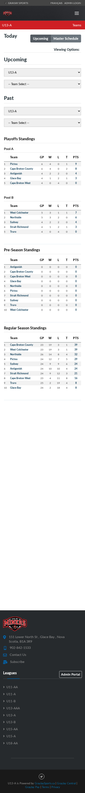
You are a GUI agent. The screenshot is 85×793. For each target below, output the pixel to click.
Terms (45, 787)
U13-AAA (13, 708)
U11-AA (12, 687)
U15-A (11, 736)
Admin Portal (70, 674)
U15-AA (12, 729)
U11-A (11, 694)
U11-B (11, 701)
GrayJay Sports (17, 3)
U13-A (7, 25)
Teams (76, 25)
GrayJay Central (66, 783)
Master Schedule (65, 38)
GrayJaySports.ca (45, 783)
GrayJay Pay (32, 787)
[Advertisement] (42, 446)
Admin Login (72, 3)
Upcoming (40, 38)
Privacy (55, 787)
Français (57, 3)
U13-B (11, 722)
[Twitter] (41, 776)
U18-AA (12, 743)
